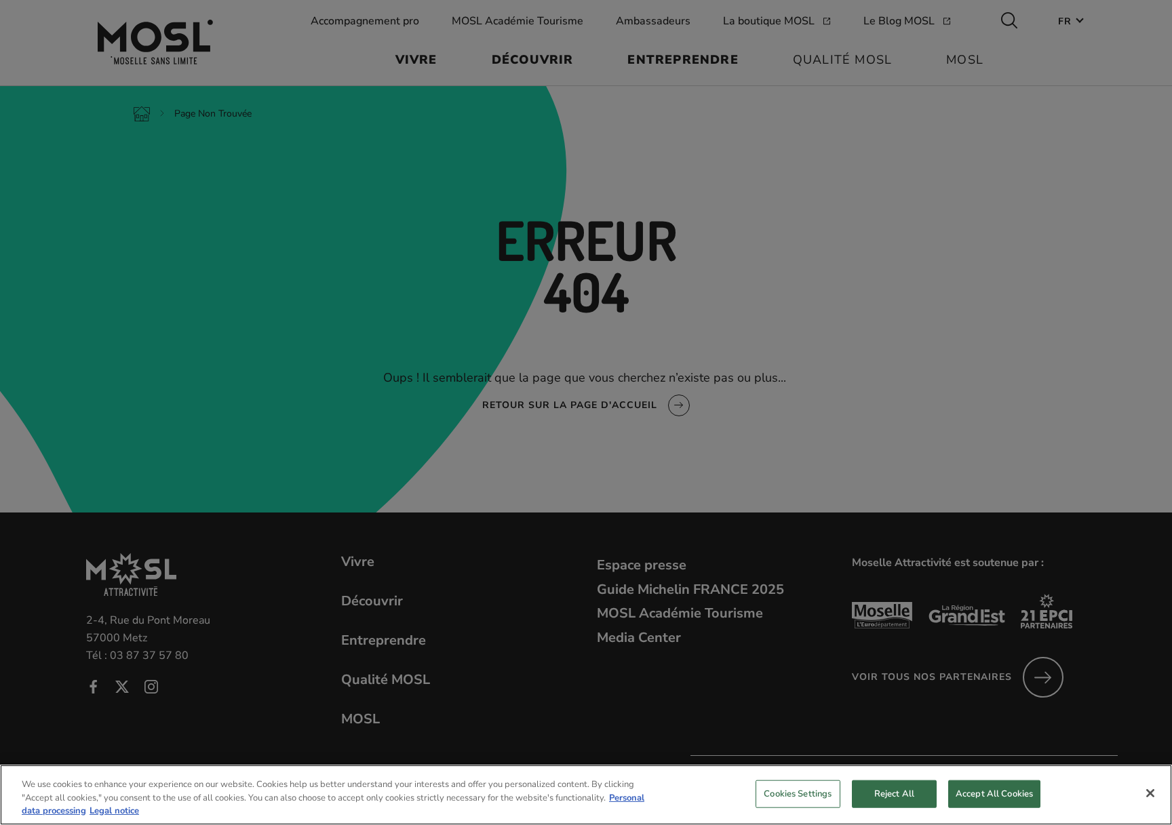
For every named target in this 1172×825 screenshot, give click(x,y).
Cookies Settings (798, 793)
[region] (586, 795)
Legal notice (114, 811)
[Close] (1150, 793)
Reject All (894, 793)
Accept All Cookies (994, 793)
